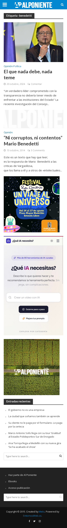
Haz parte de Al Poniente (22, 475)
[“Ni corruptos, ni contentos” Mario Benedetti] (33, 119)
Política (17, 66)
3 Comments (38, 150)
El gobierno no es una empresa (26, 410)
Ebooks (12, 481)
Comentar (36, 84)
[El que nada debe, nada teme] (33, 42)
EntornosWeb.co (32, 515)
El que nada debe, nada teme (28, 74)
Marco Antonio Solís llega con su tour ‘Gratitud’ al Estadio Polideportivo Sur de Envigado (34, 434)
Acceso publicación (19, 487)
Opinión (8, 66)
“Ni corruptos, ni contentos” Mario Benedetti (33, 140)
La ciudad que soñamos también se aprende (34, 416)
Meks (42, 511)
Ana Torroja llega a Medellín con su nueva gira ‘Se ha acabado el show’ (34, 445)
